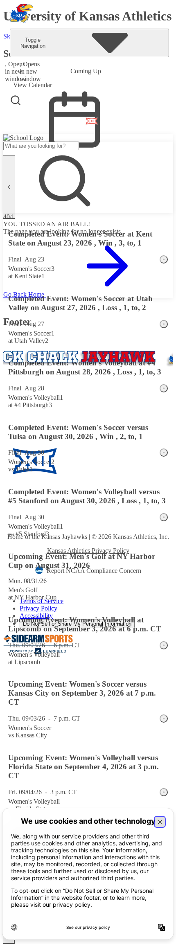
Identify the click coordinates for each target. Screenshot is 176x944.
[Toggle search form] (15, 100)
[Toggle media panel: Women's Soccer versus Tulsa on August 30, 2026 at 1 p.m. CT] (164, 452)
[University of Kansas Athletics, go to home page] (22, 14)
